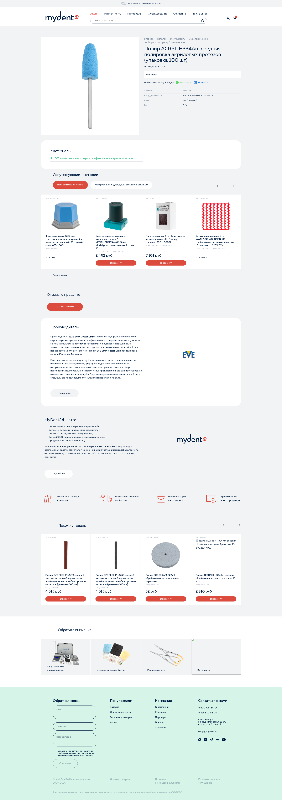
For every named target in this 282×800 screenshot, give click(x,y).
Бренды (159, 722)
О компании (161, 707)
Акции (113, 722)
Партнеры (161, 717)
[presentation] (218, 186)
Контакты (160, 712)
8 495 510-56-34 (207, 713)
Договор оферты (120, 779)
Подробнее (64, 393)
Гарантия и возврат (121, 717)
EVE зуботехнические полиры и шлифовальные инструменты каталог (94, 158)
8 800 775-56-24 (208, 708)
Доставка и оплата (120, 712)
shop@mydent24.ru (209, 731)
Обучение (160, 727)
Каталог (114, 707)
